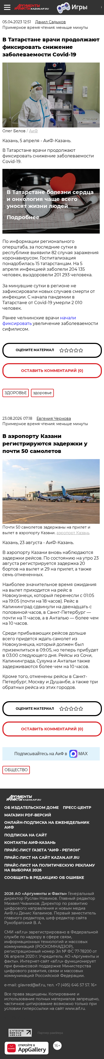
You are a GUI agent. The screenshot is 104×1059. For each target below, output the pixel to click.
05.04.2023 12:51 (16, 22)
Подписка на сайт (25, 835)
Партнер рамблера (50, 1032)
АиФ (33, 131)
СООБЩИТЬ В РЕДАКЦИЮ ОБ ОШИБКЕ (44, 877)
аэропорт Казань (73, 532)
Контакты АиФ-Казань (29, 842)
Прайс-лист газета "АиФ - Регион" (42, 850)
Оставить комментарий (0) (52, 370)
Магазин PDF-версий (27, 815)
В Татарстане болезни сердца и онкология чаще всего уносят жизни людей (50, 199)
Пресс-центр (77, 807)
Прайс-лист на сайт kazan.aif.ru (41, 857)
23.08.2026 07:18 (17, 418)
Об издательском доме (31, 807)
